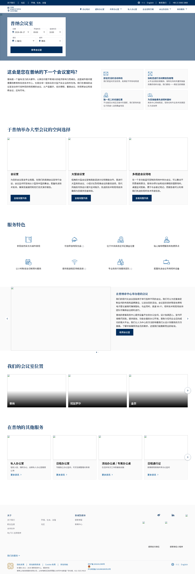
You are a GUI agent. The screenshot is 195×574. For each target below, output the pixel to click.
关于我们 (11, 2)
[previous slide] (7, 319)
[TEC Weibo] (158, 515)
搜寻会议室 (36, 49)
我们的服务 (12, 555)
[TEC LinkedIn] (173, 515)
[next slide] (188, 319)
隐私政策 (20, 564)
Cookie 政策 (50, 564)
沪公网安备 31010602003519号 (99, 569)
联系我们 (162, 2)
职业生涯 (11, 524)
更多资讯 (15, 474)
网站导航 (64, 564)
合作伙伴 (11, 528)
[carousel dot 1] (97, 352)
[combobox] (49, 41)
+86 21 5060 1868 (180, 2)
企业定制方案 (148, 9)
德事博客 (78, 519)
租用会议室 (124, 332)
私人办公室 (132, 9)
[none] (20, 32)
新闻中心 (78, 524)
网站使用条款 (34, 564)
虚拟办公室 (99, 9)
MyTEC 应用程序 (14, 533)
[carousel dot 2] (98, 352)
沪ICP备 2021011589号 (96, 564)
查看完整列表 (20, 198)
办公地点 (86, 9)
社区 (23, 2)
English (150, 2)
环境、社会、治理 (38, 2)
